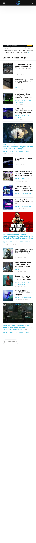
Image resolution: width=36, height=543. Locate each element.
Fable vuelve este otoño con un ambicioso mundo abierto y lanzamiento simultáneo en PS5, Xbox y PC (18, 147)
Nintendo (19, 241)
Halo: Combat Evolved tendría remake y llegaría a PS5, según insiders (23, 265)
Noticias (18, 86)
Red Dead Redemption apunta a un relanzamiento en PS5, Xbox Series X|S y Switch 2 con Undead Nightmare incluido (18, 236)
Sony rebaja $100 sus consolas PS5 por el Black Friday (24, 202)
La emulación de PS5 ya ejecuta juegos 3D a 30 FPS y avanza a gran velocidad (23, 67)
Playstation (21, 102)
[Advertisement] (18, 24)
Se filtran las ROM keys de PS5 (23, 159)
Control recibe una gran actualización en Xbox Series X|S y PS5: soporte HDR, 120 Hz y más (24, 279)
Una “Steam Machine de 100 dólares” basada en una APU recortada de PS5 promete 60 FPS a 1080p (23, 175)
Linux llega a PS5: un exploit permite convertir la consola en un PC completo (23, 97)
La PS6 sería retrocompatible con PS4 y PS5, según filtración (24, 111)
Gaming (17, 71)
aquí (29, 52)
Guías (23, 71)
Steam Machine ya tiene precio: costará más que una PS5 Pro (24, 81)
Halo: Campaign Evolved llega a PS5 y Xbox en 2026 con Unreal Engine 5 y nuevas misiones (24, 252)
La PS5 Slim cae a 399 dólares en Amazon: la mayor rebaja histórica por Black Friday (23, 189)
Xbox (28, 151)
